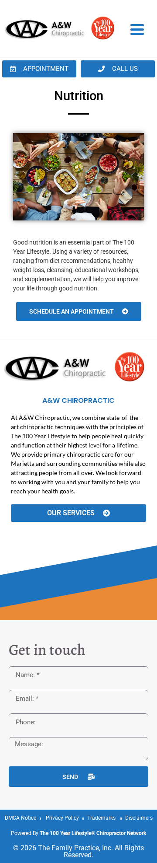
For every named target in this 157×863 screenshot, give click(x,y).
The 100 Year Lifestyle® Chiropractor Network (93, 833)
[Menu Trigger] (137, 29)
